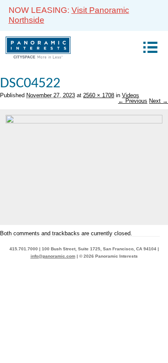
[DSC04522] (84, 121)
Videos (130, 95)
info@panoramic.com (53, 256)
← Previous (132, 101)
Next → (158, 101)
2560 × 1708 (98, 95)
